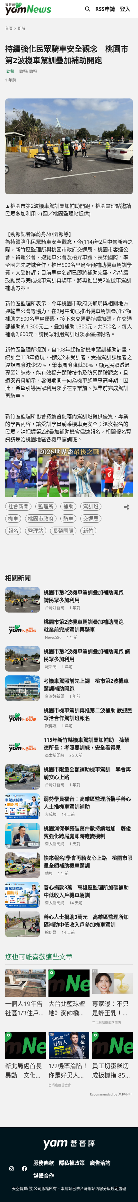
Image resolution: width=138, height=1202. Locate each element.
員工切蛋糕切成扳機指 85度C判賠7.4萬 (111, 1071)
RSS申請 (105, 9)
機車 (13, 518)
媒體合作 (43, 1175)
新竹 (88, 530)
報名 (13, 530)
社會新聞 (18, 506)
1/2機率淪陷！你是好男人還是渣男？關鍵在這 (68, 1071)
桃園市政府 (41, 518)
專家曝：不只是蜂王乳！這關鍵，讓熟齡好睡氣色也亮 (110, 1009)
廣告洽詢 (100, 1162)
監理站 (35, 530)
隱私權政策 (72, 1162)
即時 (21, 28)
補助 (68, 506)
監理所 (46, 506)
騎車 (68, 518)
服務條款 (43, 1162)
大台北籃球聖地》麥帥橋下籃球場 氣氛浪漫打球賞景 (67, 1009)
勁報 (10, 71)
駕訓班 (91, 506)
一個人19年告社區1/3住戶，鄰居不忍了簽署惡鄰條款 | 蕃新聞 (25, 1009)
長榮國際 (63, 530)
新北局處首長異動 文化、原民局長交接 (23, 1071)
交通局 (91, 518)
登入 (125, 9)
